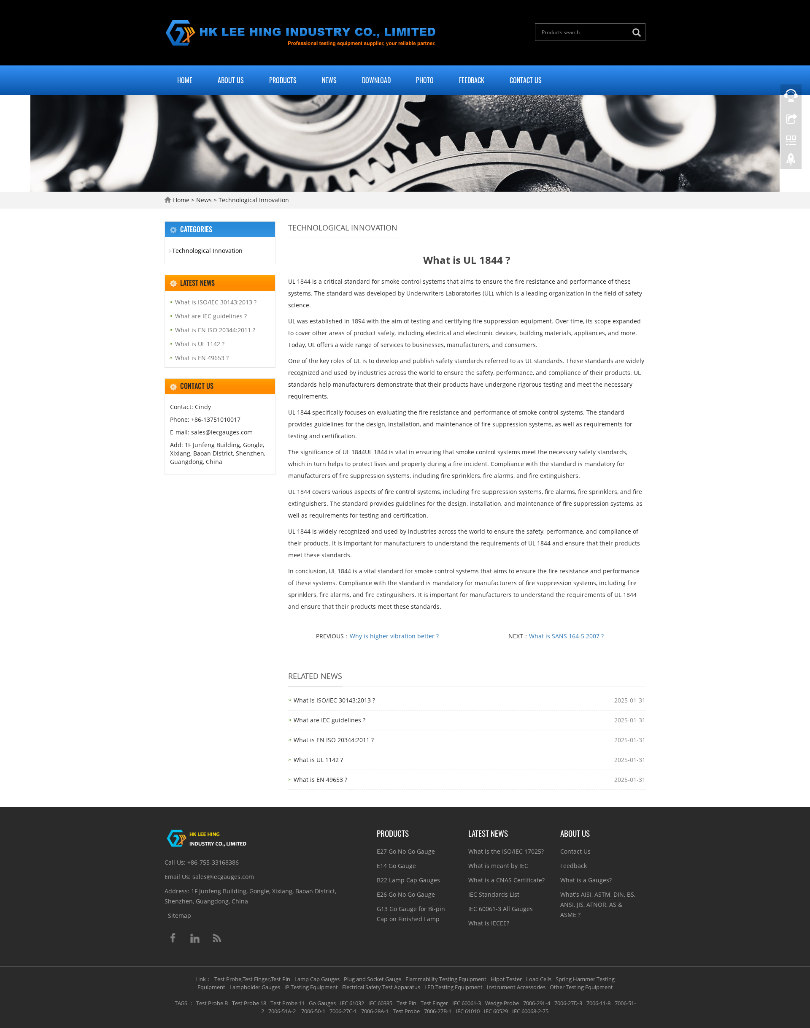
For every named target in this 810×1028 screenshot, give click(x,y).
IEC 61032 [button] (352, 1003)
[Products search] (638, 32)
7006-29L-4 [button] (536, 1003)
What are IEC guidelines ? (329, 720)
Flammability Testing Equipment (445, 979)
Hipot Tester (506, 979)
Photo (425, 80)
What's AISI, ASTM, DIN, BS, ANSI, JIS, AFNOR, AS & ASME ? (597, 904)
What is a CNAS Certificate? (506, 880)
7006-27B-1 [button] (437, 1011)
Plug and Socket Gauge (372, 979)
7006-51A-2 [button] (282, 1011)
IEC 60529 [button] (496, 1011)
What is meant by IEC (498, 866)
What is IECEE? (488, 923)
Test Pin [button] (406, 1003)
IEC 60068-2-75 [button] (530, 1011)
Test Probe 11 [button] (287, 1003)
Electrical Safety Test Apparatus (381, 987)
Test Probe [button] (406, 1011)
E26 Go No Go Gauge (406, 894)
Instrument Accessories (516, 987)
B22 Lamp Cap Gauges (408, 880)
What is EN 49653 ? (320, 780)
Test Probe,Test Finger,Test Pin (252, 979)
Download (376, 80)
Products (283, 80)
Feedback (471, 80)
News (329, 80)
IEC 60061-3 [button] (466, 1003)
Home (184, 80)
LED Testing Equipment (453, 987)
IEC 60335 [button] (380, 1003)
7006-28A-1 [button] (375, 1011)
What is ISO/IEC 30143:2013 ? (334, 700)
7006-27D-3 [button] (568, 1003)
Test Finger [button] (434, 1003)
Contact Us (526, 80)
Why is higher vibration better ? (394, 636)
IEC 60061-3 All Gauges (500, 909)
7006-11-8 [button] (598, 1003)
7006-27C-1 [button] (343, 1011)
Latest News (488, 833)
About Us (231, 80)
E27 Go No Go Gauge (406, 851)
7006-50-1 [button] (312, 1011)
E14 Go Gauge (396, 866)
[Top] (791, 161)
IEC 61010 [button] (468, 1011)
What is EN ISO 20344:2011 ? (334, 740)
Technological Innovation (253, 200)
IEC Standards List (493, 894)
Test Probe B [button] (212, 1003)
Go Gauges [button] (322, 1003)
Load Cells (538, 979)
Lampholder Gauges (255, 987)
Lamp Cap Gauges (317, 979)
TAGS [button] (181, 1003)
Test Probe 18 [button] (249, 1003)
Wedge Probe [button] (502, 1003)
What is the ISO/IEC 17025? (506, 851)
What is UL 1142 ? (318, 760)
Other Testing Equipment (581, 987)
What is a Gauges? (586, 880)
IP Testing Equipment (311, 987)
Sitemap (179, 915)
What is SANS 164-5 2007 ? (566, 636)
